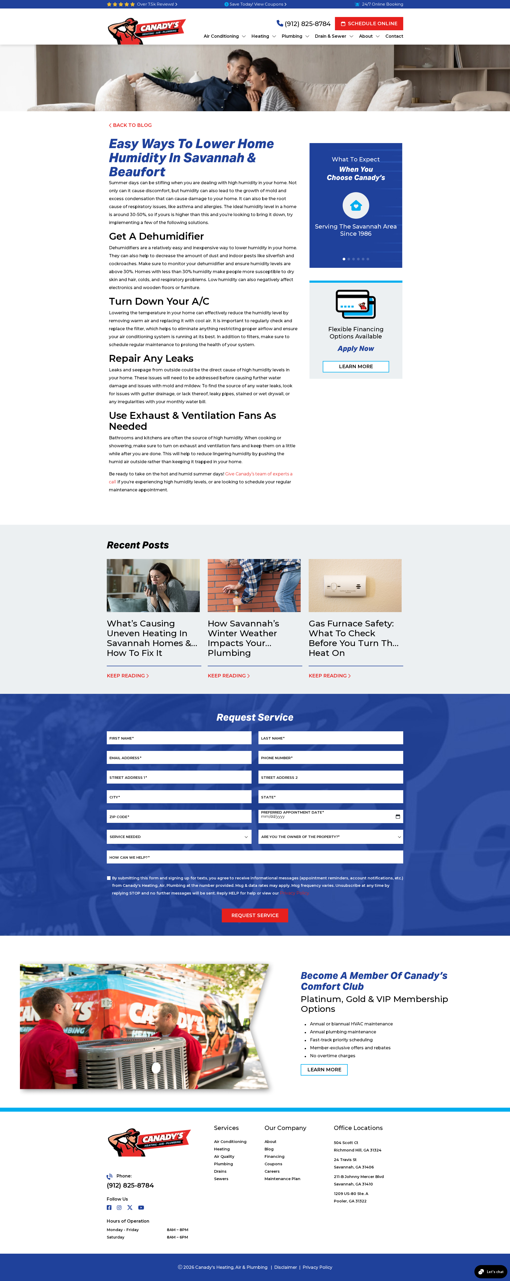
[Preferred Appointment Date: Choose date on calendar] (398, 816)
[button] (344, 259)
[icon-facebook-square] (110, 1208)
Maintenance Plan (282, 1178)
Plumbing (223, 1164)
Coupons (273, 1164)
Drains (220, 1171)
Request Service (255, 915)
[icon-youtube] (141, 1208)
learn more (324, 1070)
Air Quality (224, 1156)
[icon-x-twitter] (130, 1208)
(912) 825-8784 (308, 24)
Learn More (356, 366)
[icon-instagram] (120, 1208)
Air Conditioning (230, 1141)
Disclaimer (285, 1267)
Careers (272, 1171)
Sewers (221, 1178)
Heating (222, 1149)
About (271, 1141)
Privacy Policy (317, 1267)
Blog (269, 1149)
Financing (274, 1156)
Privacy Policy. (295, 893)
